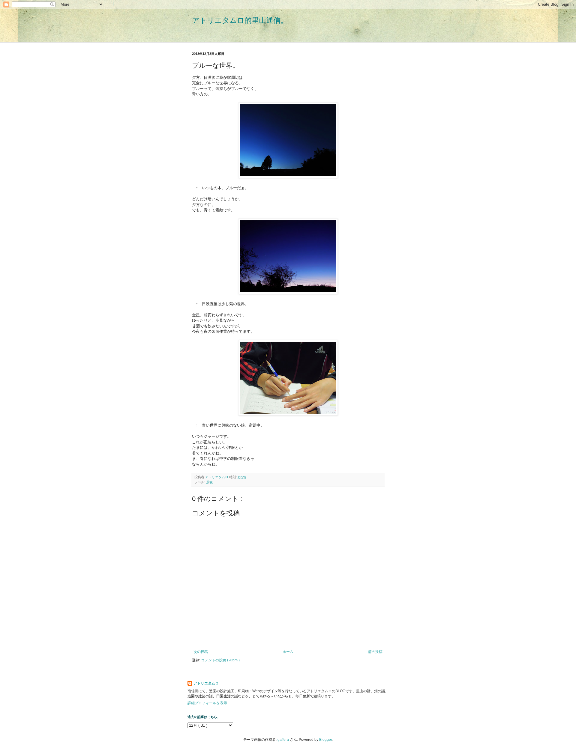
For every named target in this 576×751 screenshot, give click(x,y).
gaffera (283, 740)
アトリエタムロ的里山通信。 (240, 20)
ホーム (288, 652)
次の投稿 (201, 652)
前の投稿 (375, 652)
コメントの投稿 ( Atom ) (220, 660)
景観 (209, 482)
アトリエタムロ (206, 683)
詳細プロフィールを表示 (207, 703)
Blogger (325, 740)
